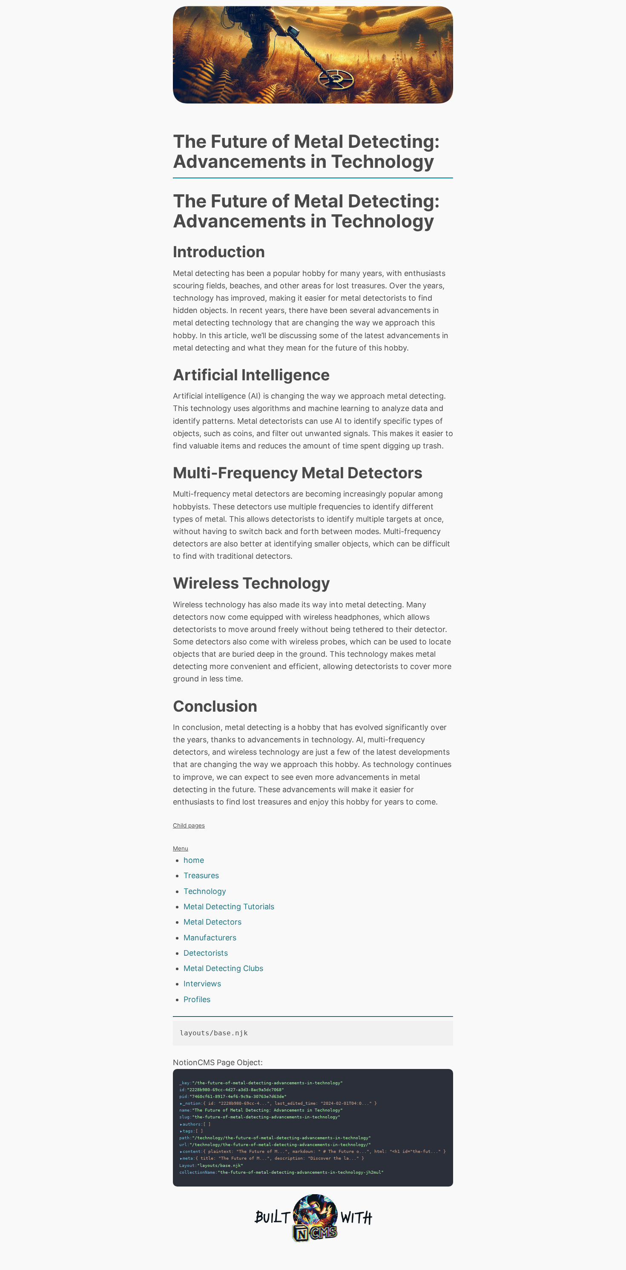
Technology (205, 891)
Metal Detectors (212, 921)
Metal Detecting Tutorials (229, 906)
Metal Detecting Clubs (223, 968)
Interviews (202, 983)
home (194, 860)
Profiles (197, 999)
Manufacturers (210, 937)
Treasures (201, 875)
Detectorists (206, 952)
